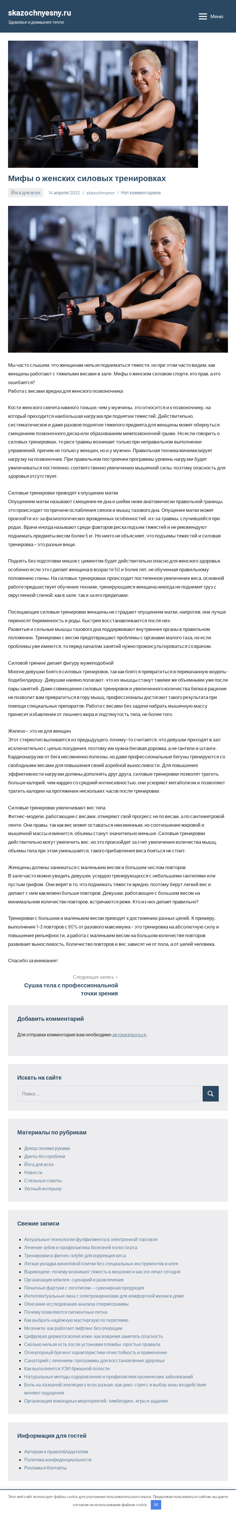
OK (156, 1504)
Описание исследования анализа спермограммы (76, 1304)
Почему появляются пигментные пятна (65, 1312)
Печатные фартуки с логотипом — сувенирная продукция (84, 1287)
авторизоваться (129, 1034)
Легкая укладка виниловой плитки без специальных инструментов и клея (101, 1263)
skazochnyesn (100, 192)
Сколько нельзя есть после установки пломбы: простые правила (92, 1344)
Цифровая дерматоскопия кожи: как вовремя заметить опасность (93, 1336)
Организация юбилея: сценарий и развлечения (74, 1279)
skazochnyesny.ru (39, 12)
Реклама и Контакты (45, 1467)
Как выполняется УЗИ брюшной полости (67, 1368)
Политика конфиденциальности (58, 1459)
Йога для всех (26, 192)
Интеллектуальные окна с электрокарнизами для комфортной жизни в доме (104, 1295)
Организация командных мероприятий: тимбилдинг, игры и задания (96, 1400)
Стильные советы (43, 1180)
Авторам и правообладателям (56, 1451)
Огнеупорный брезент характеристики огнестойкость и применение (95, 1352)
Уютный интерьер (43, 1188)
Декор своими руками (47, 1148)
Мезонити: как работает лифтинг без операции (73, 1328)
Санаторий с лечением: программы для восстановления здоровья (94, 1360)
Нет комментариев (141, 192)
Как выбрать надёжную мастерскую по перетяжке (76, 1320)
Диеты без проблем (44, 1156)
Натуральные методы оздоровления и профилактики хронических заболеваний (108, 1376)
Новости (33, 1172)
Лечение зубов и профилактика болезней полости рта (80, 1247)
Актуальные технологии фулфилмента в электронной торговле (91, 1239)
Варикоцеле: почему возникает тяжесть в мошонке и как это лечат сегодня (102, 1271)
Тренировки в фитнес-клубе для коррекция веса (75, 1255)
